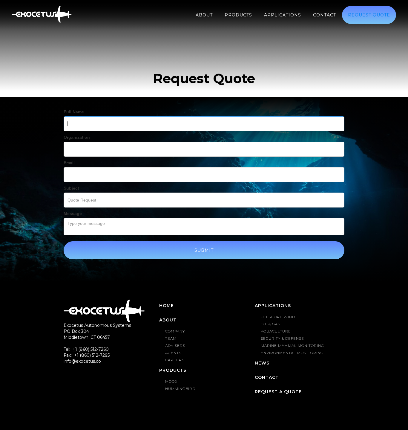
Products (172, 370)
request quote (369, 15)
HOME (166, 305)
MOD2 (171, 381)
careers (174, 360)
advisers (175, 345)
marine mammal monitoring (292, 345)
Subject (71, 188)
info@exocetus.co (82, 361)
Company (175, 331)
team (171, 338)
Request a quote (278, 391)
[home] (42, 14)
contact (324, 15)
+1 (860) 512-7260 (91, 349)
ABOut (204, 15)
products (238, 15)
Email (69, 162)
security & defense (282, 338)
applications (282, 15)
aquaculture (276, 331)
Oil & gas (270, 324)
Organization (77, 137)
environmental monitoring (292, 352)
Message (73, 213)
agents (173, 352)
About (168, 320)
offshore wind (278, 317)
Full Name (74, 111)
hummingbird (180, 388)
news (262, 363)
